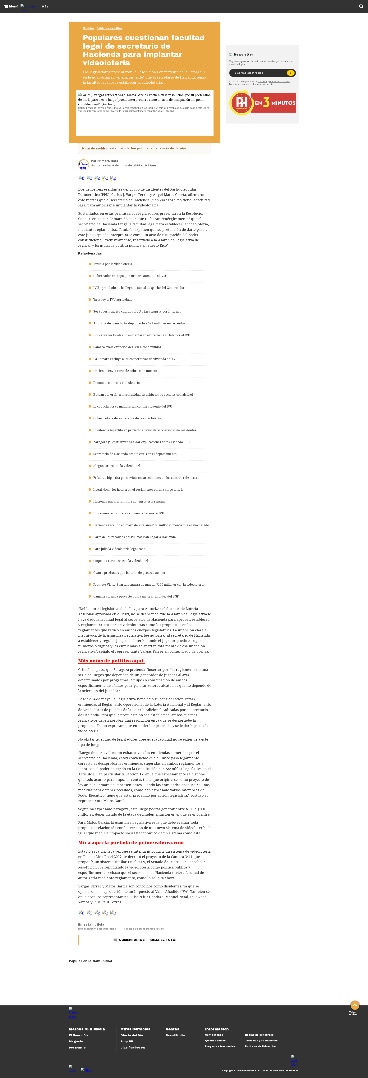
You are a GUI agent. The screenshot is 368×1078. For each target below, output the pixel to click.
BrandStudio (175, 1035)
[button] (89, 178)
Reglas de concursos (259, 1035)
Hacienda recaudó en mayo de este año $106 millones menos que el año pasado (151, 525)
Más (45, 6)
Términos (262, 81)
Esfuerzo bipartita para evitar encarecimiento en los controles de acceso (146, 478)
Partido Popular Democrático (144, 928)
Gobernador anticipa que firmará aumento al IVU (129, 276)
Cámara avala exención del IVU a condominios (127, 347)
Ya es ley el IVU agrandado (112, 299)
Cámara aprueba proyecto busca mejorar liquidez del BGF (136, 596)
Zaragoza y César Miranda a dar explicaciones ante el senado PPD (141, 442)
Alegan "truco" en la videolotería (117, 466)
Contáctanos (214, 1035)
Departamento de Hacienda (97, 928)
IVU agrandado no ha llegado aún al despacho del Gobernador (139, 288)
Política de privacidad (279, 81)
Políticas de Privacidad (261, 1046)
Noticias (88, 28)
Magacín (76, 1041)
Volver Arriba (353, 1012)
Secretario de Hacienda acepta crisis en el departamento (135, 454)
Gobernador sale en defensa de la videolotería (127, 418)
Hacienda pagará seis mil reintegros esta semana (129, 501)
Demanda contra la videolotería (116, 383)
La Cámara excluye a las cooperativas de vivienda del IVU (135, 359)
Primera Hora (107, 161)
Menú (13, 6)
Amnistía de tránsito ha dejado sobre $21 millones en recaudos (139, 323)
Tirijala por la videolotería (112, 264)
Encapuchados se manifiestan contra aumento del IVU (132, 406)
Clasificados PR (133, 1047)
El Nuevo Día (79, 1035)
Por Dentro (77, 1047)
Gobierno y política (109, 28)
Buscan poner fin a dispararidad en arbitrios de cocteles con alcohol (143, 394)
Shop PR (127, 1041)
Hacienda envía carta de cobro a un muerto (125, 371)
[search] (361, 6)
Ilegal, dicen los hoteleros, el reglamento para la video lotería (138, 489)
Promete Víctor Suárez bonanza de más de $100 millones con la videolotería (148, 584)
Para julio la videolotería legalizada (119, 549)
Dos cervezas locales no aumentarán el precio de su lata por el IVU (141, 335)
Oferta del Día (132, 1035)
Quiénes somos (215, 1040)
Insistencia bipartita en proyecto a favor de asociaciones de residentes (144, 430)
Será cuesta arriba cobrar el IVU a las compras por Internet (137, 311)
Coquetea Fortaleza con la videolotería (121, 561)
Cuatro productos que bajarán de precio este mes (129, 573)
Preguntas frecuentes (220, 1046)
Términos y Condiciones (261, 1040)
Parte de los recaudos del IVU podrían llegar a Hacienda (134, 537)
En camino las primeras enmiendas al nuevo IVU (128, 513)
